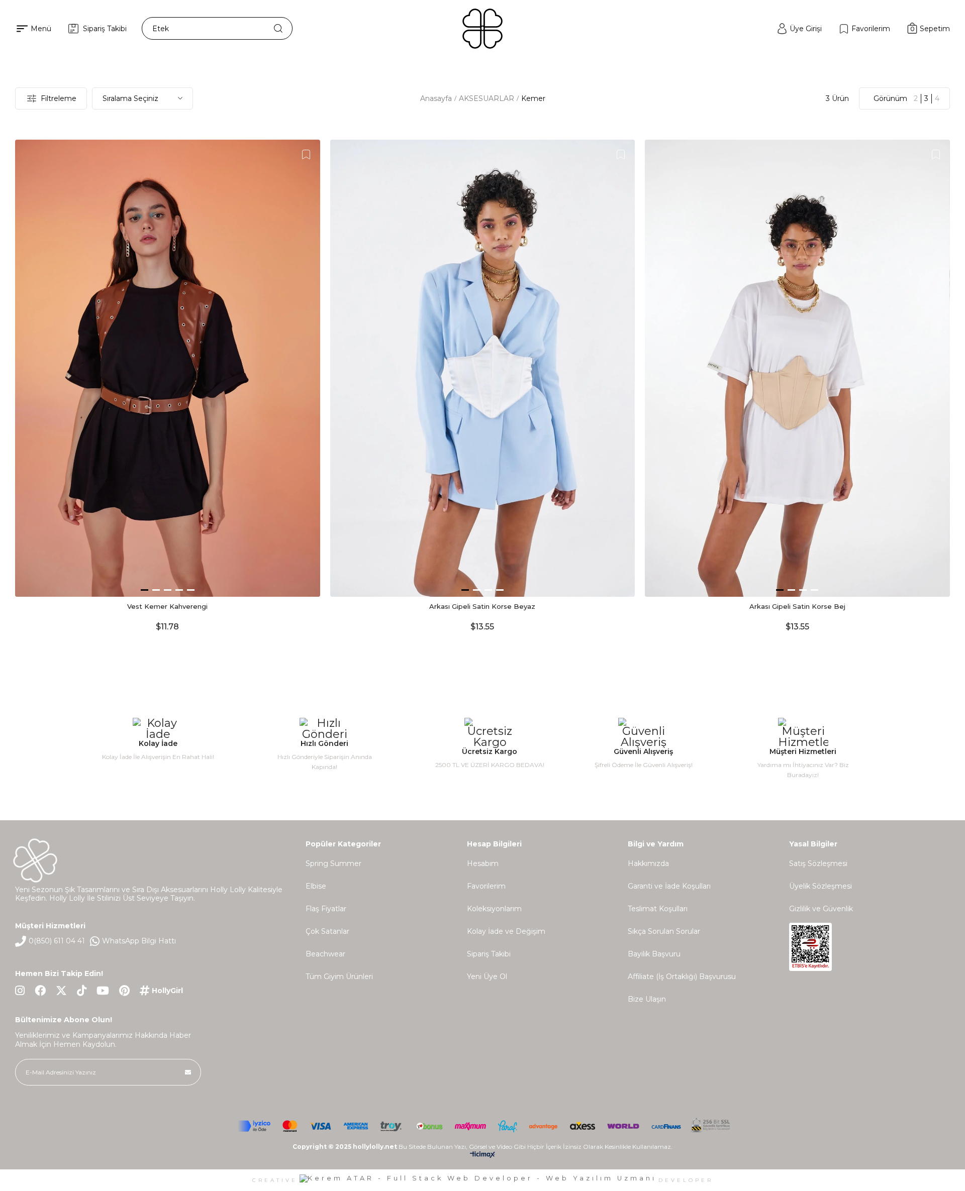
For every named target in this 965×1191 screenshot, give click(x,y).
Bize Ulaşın (647, 999)
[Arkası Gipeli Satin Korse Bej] (797, 368)
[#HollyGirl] (161, 990)
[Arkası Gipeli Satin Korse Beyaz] (482, 368)
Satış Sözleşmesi (818, 863)
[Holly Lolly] (482, 29)
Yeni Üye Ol (487, 976)
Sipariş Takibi (489, 953)
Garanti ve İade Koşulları (669, 886)
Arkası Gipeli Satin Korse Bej (797, 606)
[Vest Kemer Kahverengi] (167, 368)
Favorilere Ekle (306, 154)
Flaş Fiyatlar (326, 908)
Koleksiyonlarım (494, 908)
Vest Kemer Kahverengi (167, 606)
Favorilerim (486, 886)
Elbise (316, 886)
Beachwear (325, 953)
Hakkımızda (648, 863)
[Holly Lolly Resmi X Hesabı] (61, 990)
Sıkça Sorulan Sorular (664, 931)
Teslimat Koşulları (658, 908)
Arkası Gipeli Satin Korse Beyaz (482, 606)
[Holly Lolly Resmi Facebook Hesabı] (40, 990)
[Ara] (278, 28)
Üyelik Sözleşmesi (820, 886)
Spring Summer (333, 863)
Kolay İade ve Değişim (506, 931)
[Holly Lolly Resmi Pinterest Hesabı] (124, 990)
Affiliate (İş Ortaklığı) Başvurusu (682, 976)
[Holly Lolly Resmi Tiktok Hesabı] (81, 990)
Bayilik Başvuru (654, 953)
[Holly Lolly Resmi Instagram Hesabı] (20, 990)
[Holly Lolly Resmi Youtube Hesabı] (102, 990)
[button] (144, 590)
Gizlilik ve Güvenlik (821, 908)
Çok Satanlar (327, 931)
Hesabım (483, 863)
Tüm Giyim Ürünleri (339, 976)
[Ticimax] (482, 1156)
